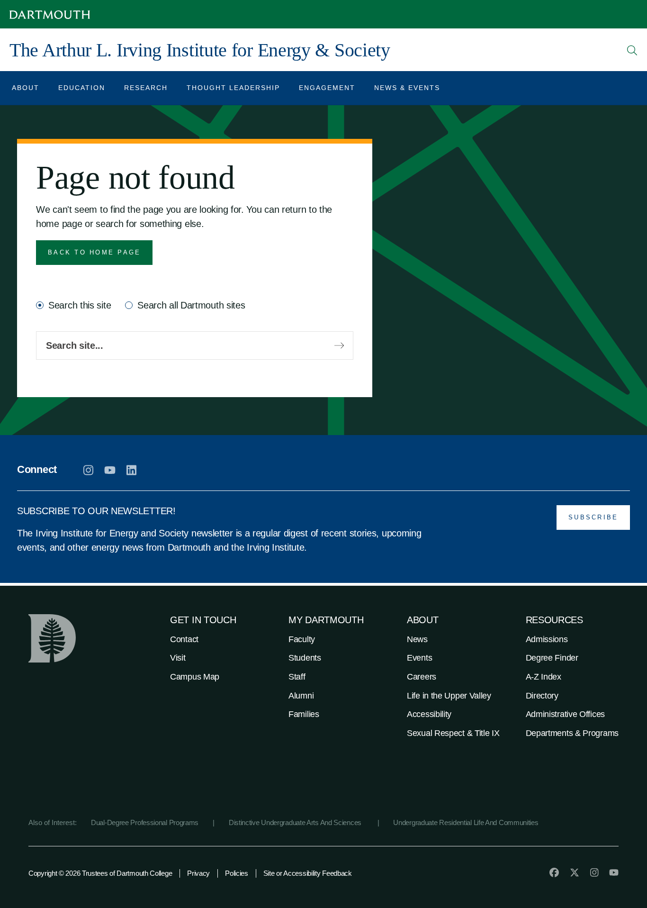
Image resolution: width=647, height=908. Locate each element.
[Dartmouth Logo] (49, 14)
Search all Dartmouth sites (191, 305)
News (417, 639)
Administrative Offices (565, 714)
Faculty (301, 639)
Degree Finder (552, 658)
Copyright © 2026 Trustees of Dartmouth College (100, 873)
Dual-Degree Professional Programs (144, 822)
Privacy (198, 873)
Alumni (301, 695)
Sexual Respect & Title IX (453, 733)
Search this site (79, 305)
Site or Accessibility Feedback (307, 873)
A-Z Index (543, 676)
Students (304, 658)
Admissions (547, 639)
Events (419, 658)
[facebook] (554, 872)
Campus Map (194, 676)
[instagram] (88, 470)
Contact (184, 639)
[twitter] (574, 872)
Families (303, 714)
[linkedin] (131, 470)
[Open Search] (632, 50)
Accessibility (429, 714)
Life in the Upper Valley (449, 695)
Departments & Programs (572, 733)
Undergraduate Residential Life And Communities (465, 822)
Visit (178, 658)
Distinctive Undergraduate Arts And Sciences (296, 822)
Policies (236, 873)
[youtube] (110, 470)
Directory (542, 695)
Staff (297, 676)
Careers (421, 676)
